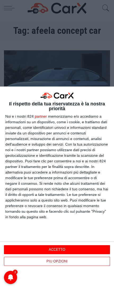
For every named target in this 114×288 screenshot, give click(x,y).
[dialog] (57, 187)
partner (41, 116)
